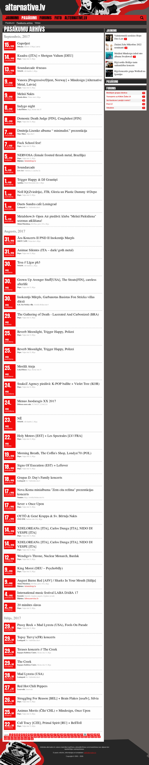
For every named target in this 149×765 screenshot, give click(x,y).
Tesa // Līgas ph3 (28, 262)
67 (29, 739)
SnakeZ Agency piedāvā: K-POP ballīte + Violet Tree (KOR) (58, 383)
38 (29, 737)
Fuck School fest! (29, 142)
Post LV (109, 104)
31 (5, 737)
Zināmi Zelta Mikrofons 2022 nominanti (127, 46)
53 (79, 737)
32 (9, 737)
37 (25, 737)
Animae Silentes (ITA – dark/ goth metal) (45, 250)
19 (62, 735)
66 (25, 739)
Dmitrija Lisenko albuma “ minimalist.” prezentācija (52, 130)
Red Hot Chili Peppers (32, 686)
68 (32, 739)
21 (68, 735)
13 (41, 735)
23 (75, 735)
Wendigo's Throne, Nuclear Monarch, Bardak (48, 556)
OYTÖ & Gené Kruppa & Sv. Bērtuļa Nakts (47, 516)
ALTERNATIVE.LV (76, 18)
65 (22, 739)
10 (32, 735)
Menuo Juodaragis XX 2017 (36, 401)
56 (89, 737)
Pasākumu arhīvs (25, 23)
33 (12, 737)
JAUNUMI (12, 18)
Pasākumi (9, 23)
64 (19, 739)
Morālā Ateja (26, 366)
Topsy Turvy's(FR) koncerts (36, 637)
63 (15, 739)
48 (62, 737)
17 (55, 735)
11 (35, 735)
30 (98, 735)
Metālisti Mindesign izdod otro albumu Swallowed (128, 55)
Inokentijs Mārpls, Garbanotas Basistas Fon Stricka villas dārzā (56, 299)
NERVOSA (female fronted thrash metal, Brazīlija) (51, 155)
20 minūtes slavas (29, 605)
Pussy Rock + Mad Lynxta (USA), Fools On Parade (52, 624)
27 (88, 735)
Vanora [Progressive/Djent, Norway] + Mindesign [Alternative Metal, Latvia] (59, 82)
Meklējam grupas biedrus (116, 93)
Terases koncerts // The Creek (37, 649)
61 (9, 739)
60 (5, 739)
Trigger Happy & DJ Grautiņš (37, 179)
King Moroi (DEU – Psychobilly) (40, 568)
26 (85, 735)
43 (46, 737)
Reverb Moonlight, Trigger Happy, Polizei (45, 331)
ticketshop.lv (30, 161)
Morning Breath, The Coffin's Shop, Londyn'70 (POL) (54, 453)
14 (45, 735)
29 (95, 735)
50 (69, 737)
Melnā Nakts (25, 94)
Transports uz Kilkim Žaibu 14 (118, 97)
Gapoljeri (23, 43)
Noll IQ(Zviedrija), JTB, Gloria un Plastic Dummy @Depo (57, 191)
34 (15, 737)
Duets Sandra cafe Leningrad (37, 204)
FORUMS (46, 18)
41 (39, 737)
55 (86, 737)
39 (32, 737)
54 (82, 737)
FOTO (58, 18)
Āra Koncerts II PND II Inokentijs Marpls (45, 237)
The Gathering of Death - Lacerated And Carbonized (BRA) (58, 314)
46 (56, 737)
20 (65, 735)
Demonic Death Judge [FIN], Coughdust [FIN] (49, 118)
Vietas (37, 23)
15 (48, 735)
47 (59, 737)
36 (22, 737)
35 (19, 737)
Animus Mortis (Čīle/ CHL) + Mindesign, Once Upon (53, 710)
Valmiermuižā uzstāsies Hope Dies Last (127, 37)
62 (12, 739)
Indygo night (26, 106)
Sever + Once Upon (30, 503)
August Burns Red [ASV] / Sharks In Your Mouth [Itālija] (56, 580)
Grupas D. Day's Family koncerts (39, 477)
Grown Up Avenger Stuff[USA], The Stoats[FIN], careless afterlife (56, 281)
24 (78, 735)
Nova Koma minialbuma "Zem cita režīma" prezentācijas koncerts (55, 491)
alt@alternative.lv (90, 752)
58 (96, 737)
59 (99, 737)
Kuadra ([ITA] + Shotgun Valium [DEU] (45, 55)
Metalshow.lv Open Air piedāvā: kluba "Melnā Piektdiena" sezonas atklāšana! (56, 218)
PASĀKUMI (29, 18)
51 (72, 737)
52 (76, 737)
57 (92, 737)
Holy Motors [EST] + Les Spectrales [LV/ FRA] (49, 435)
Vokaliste (110, 108)
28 (92, 735)
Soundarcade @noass (31, 67)
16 (51, 735)
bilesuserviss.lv (31, 598)
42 (42, 737)
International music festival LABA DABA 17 (47, 592)
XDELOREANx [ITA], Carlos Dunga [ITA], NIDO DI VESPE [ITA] (55, 530)
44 (49, 737)
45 (52, 737)
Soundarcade (26, 167)
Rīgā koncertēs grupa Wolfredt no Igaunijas (129, 73)
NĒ (19, 418)
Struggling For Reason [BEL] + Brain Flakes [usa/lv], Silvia (58, 698)
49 (66, 737)
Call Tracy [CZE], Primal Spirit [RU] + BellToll (49, 722)
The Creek (24, 661)
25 (82, 735)
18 (58, 735)
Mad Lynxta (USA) (30, 673)
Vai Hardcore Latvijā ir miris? (118, 100)
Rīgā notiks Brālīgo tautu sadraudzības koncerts (125, 64)
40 (35, 737)
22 (72, 735)
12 (38, 735)
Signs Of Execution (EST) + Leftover (42, 465)
